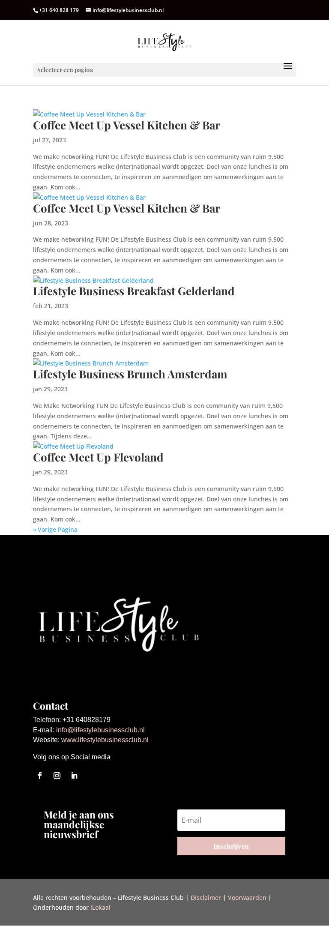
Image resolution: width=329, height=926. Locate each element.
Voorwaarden (247, 897)
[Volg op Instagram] (57, 775)
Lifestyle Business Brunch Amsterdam (130, 373)
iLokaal (100, 907)
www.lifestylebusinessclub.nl (105, 739)
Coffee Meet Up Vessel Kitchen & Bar (126, 124)
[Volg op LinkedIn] (74, 775)
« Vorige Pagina (55, 529)
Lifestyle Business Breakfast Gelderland (134, 290)
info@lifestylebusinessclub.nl (100, 730)
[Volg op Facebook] (40, 775)
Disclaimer (206, 897)
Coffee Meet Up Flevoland (98, 457)
